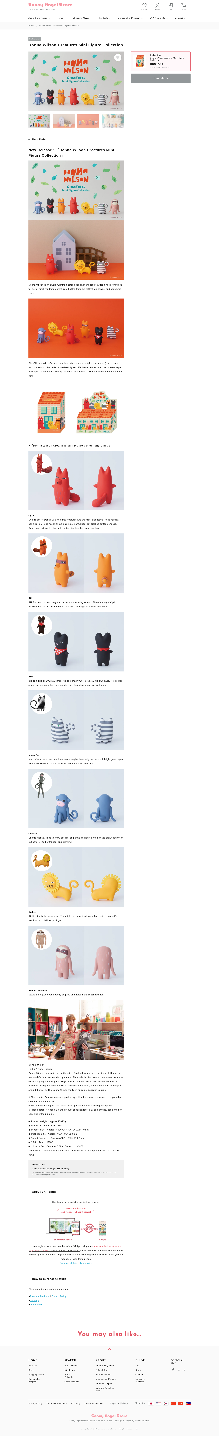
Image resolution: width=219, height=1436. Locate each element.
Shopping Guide (81, 18)
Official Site (101, 1370)
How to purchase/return (49, 1278)
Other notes (36, 1304)
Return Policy (59, 1296)
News (60, 18)
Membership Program (129, 18)
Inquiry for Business (94, 1403)
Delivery (34, 1300)
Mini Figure (70, 1370)
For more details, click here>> (76, 1263)
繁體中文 (124, 1403)
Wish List (33, 1366)
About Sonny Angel (38, 18)
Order (31, 1370)
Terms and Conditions (56, 1403)
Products (103, 18)
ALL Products (71, 1366)
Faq (137, 1366)
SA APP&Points (157, 18)
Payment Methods (39, 1296)
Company (75, 1403)
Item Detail (40, 139)
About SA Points (44, 1191)
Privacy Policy (35, 1403)
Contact (179, 18)
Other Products (72, 1382)
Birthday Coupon (104, 1383)
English (113, 1403)
